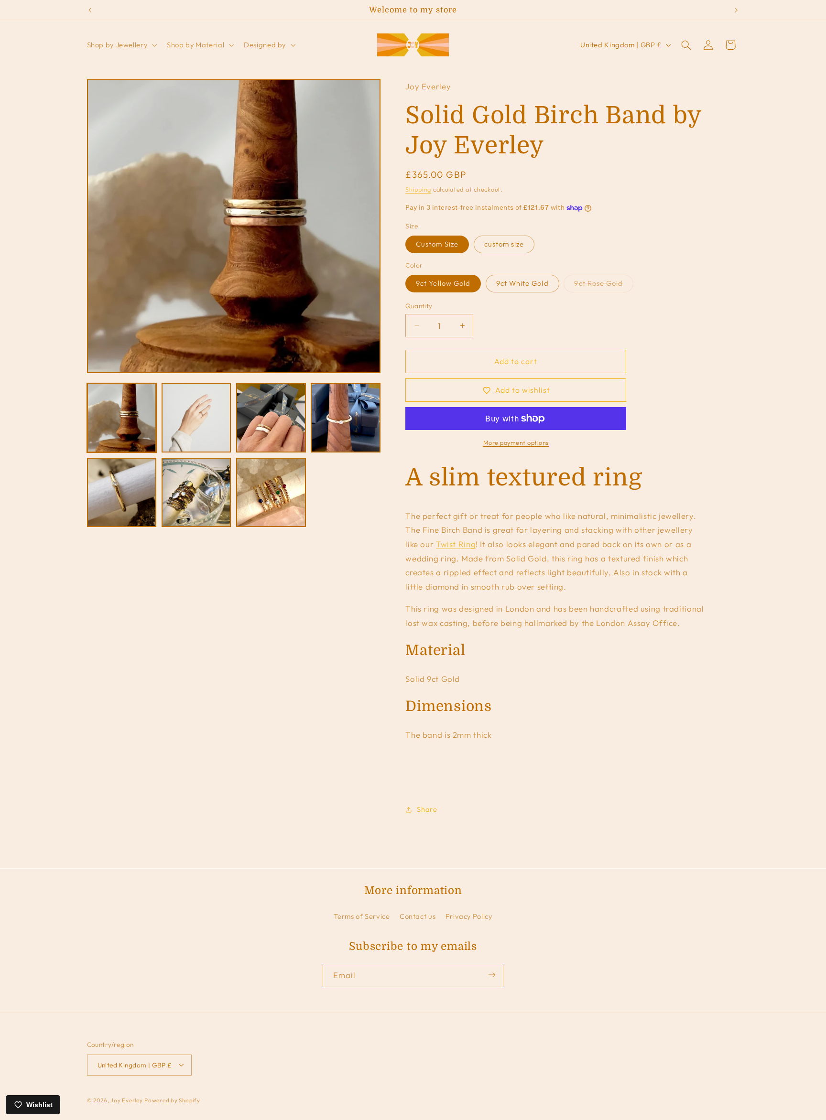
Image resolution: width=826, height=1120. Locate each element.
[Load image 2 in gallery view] (196, 417)
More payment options (516, 442)
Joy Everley (126, 1099)
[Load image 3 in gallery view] (271, 417)
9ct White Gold (522, 283)
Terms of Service (362, 915)
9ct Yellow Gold (443, 283)
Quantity (418, 306)
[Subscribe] (492, 975)
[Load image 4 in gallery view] (345, 417)
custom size (504, 243)
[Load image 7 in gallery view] (271, 493)
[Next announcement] (736, 10)
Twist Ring (456, 544)
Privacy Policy (469, 915)
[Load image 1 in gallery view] (122, 417)
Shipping (418, 190)
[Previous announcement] (89, 10)
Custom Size (437, 243)
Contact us (417, 915)
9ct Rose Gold (603, 285)
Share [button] (427, 809)
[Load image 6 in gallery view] (196, 493)
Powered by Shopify (172, 1099)
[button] (121, 44)
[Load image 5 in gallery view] (122, 493)
